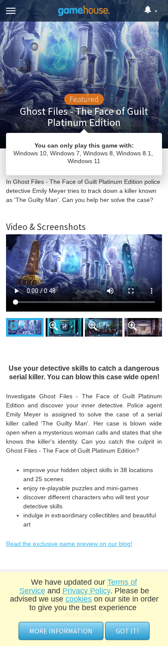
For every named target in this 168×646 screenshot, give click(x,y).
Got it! (127, 631)
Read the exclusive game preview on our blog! (69, 543)
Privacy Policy (86, 590)
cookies (78, 599)
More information (61, 631)
